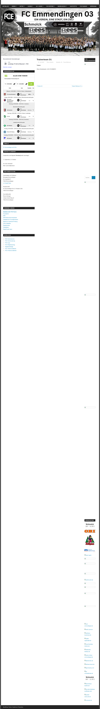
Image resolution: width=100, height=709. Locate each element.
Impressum (93, 6)
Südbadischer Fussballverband (10, 219)
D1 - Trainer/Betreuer (66, 62)
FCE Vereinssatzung (10, 240)
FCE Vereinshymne (9, 239)
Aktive (21, 6)
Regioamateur (6, 225)
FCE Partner (50, 6)
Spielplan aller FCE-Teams (10, 211)
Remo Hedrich (50, 62)
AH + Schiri (39, 6)
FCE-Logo (7, 242)
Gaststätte (73, 6)
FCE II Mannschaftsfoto (10, 250)
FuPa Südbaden (7, 223)
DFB (4, 215)
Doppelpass (6, 227)
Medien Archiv (62, 6)
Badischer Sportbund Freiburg (10, 221)
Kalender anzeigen (7, 67)
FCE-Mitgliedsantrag (10, 244)
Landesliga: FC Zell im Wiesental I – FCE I (18, 64)
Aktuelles (5, 6)
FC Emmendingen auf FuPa (9, 147)
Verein (13, 6)
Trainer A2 (39, 86)
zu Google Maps (7, 183)
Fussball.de (6, 213)
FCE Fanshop (83, 6)
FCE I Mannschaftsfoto (10, 248)
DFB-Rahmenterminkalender (10, 217)
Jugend (30, 6)
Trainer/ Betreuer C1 (76, 86)
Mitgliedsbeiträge (9, 246)
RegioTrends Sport (7, 229)
